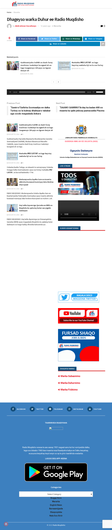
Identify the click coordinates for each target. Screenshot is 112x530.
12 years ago (46, 26)
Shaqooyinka (56, 512)
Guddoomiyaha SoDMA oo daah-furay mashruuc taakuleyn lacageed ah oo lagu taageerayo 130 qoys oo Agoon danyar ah (36, 66)
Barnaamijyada (56, 508)
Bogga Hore (56, 498)
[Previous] (53, 82)
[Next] (58, 82)
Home (9, 12)
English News (56, 505)
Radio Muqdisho (59, 525)
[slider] (100, 91)
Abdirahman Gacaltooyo (25, 26)
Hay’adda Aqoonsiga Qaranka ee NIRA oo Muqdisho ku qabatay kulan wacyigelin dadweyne (35, 208)
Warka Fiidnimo (69, 389)
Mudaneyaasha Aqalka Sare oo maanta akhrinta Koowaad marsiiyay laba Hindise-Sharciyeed (36, 182)
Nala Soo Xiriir (56, 516)
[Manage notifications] (6, 524)
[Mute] (93, 92)
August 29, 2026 (27, 74)
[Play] (10, 92)
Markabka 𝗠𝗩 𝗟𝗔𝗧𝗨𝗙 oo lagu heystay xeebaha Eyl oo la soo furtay (87, 63)
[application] (56, 92)
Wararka (17, 12)
